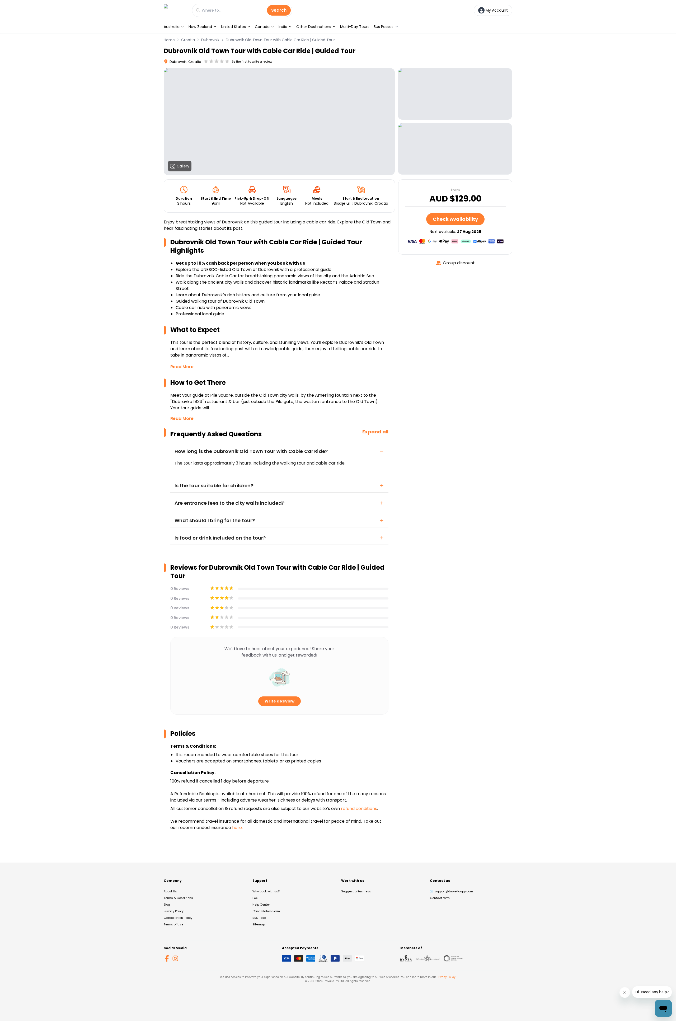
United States (233, 26)
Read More (182, 367)
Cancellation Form (266, 911)
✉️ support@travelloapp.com (451, 891)
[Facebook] (167, 958)
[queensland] (453, 958)
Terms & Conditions (178, 898)
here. (237, 828)
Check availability (455, 219)
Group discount (459, 263)
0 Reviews (179, 588)
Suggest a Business (356, 891)
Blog (167, 904)
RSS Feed (259, 918)
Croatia (188, 40)
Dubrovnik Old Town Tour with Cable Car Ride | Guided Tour (280, 40)
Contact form (440, 898)
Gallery (183, 166)
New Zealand (200, 26)
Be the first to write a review (252, 61)
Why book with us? (266, 891)
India (283, 26)
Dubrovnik (210, 40)
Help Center (261, 904)
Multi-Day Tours (354, 26)
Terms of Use (173, 924)
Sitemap (258, 924)
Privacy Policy (174, 911)
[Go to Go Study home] (175, 10)
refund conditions (359, 808)
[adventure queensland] (427, 958)
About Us (170, 891)
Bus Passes (383, 26)
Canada (262, 26)
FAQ (255, 898)
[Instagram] (175, 958)
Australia (172, 26)
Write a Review (279, 701)
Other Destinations (313, 26)
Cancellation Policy (178, 918)
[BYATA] (406, 958)
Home (169, 40)
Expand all (375, 431)
